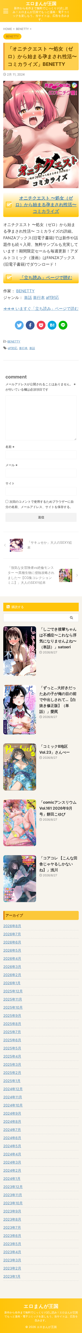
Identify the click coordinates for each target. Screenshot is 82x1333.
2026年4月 (12, 958)
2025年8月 (12, 1024)
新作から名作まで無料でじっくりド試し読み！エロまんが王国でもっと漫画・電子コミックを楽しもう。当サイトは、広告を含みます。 (41, 1316)
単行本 (39, 297)
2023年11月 (12, 1195)
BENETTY (25, 291)
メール (11, 465)
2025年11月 (12, 999)
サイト (10, 483)
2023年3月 (12, 1260)
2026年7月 (12, 934)
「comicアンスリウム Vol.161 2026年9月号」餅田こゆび (58, 808)
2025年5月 (12, 1048)
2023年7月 (12, 1227)
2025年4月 (12, 1056)
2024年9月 (12, 1113)
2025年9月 (12, 1015)
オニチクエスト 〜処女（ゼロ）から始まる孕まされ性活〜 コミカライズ (46, 204)
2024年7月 (12, 1129)
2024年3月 (12, 1162)
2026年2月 (12, 975)
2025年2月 (12, 1072)
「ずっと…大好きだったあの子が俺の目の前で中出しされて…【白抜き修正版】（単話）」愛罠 (58, 700)
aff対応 (52, 297)
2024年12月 (13, 1089)
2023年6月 (12, 1235)
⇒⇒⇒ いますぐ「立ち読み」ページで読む (41, 308)
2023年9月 (12, 1211)
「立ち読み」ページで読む (46, 277)
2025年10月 (13, 1007)
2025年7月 (12, 1032)
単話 (28, 297)
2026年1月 (12, 983)
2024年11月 (12, 1097)
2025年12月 (13, 991)
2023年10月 (13, 1203)
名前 (9, 447)
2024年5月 (12, 1146)
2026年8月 (12, 926)
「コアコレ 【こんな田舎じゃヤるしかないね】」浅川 (58, 864)
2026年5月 (12, 950)
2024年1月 (12, 1178)
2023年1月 (12, 1276)
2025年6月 (12, 1040)
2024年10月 (13, 1105)
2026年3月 (12, 966)
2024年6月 (12, 1138)
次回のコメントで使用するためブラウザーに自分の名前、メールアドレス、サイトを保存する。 (39, 504)
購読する (17, 607)
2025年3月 (12, 1064)
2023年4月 (12, 1252)
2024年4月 (12, 1154)
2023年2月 (12, 1268)
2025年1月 (12, 1081)
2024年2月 (12, 1170)
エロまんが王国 (41, 3)
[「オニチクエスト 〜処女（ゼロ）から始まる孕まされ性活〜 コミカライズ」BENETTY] (52, 325)
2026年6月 (12, 942)
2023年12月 (13, 1187)
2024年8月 (12, 1121)
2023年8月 (12, 1219)
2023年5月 (12, 1244)
